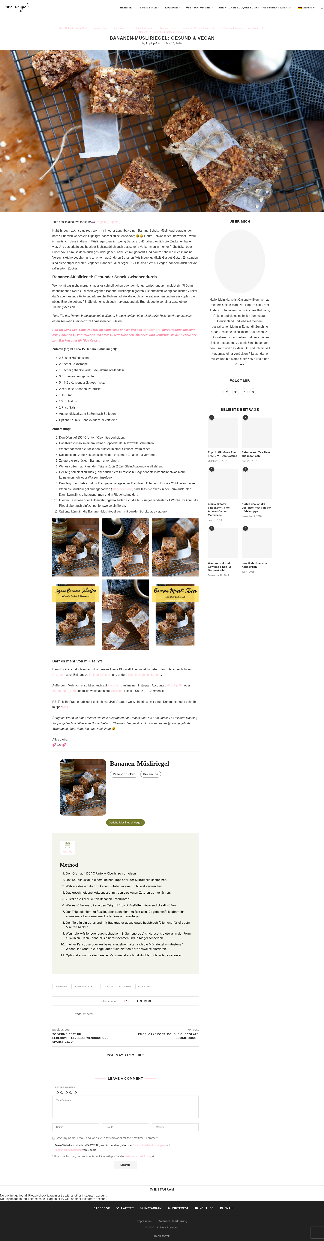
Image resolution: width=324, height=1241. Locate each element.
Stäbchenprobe (122, 489)
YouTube (116, 690)
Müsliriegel (145, 986)
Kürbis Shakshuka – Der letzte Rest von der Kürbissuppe (256, 507)
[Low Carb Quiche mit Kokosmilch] (257, 543)
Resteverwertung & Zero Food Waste (240, 28)
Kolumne (171, 7)
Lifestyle (105, 674)
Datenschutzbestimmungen (148, 1145)
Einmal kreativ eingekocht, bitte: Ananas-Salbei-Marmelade (219, 509)
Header (108, 986)
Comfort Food (100, 28)
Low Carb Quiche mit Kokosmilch (255, 564)
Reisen (94, 674)
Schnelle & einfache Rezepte (169, 32)
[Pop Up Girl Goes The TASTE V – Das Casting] (223, 433)
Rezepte (126, 7)
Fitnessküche (120, 28)
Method (68, 851)
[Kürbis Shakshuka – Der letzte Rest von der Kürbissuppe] (257, 484)
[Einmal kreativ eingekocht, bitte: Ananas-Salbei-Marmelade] (223, 484)
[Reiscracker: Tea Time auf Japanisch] (257, 433)
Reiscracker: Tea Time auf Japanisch (256, 454)
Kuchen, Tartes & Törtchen (174, 28)
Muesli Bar (125, 986)
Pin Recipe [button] (150, 774)
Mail (65, 707)
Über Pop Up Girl (198, 7)
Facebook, (115, 685)
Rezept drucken (124, 774)
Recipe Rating (65, 1087)
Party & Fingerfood (204, 28)
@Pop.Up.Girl (174, 685)
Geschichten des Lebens (144, 674)
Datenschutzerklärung (138, 1156)
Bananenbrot (152, 329)
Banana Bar (61, 986)
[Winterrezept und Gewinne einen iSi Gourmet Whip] (223, 543)
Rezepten (58, 674)
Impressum (144, 1221)
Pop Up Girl (153, 43)
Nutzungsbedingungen (68, 1149)
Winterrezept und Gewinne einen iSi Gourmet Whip (219, 566)
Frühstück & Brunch (143, 28)
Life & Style (148, 7)
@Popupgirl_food (64, 690)
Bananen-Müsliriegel (86, 986)
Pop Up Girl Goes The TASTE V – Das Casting (222, 454)
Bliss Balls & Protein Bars (73, 28)
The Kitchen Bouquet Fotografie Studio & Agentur (256, 7)
